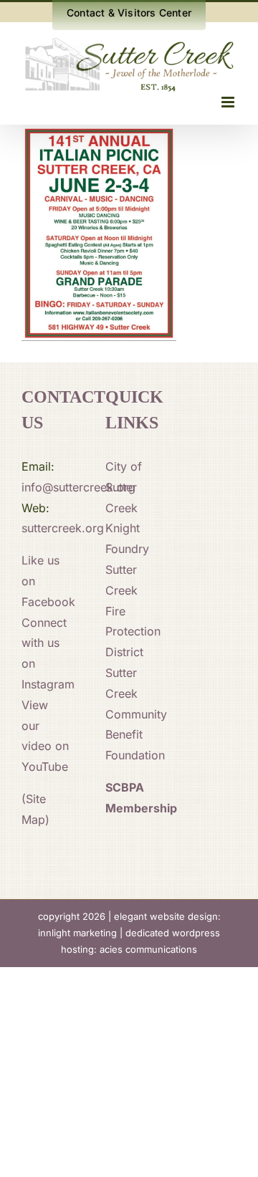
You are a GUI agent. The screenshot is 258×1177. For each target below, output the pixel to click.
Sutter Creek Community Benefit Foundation (136, 714)
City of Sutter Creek (123, 487)
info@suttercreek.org (78, 487)
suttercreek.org (63, 528)
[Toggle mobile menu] (228, 102)
